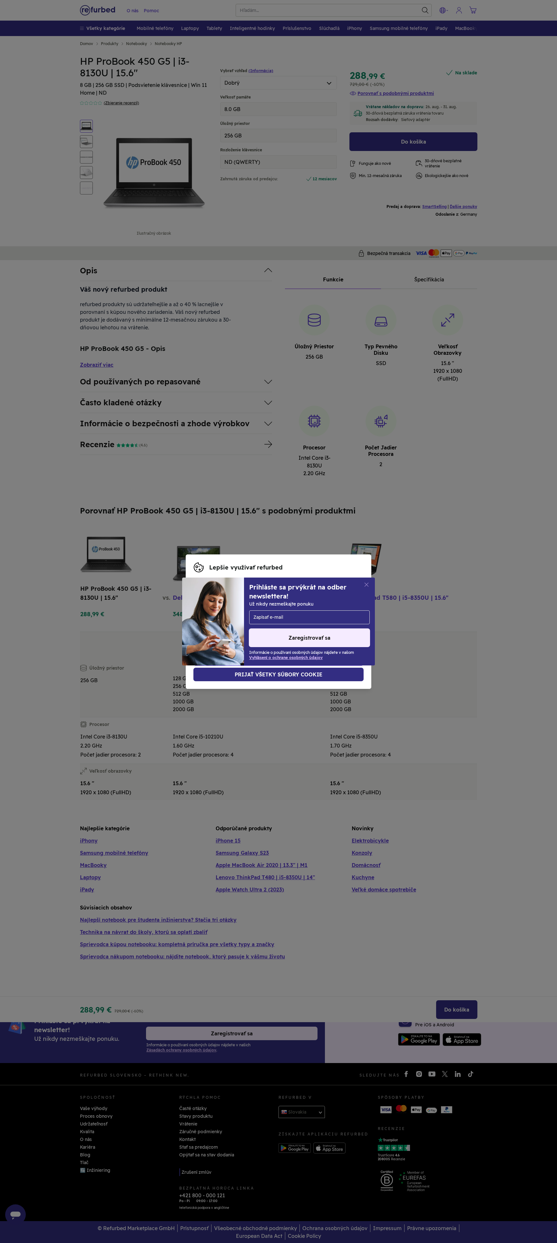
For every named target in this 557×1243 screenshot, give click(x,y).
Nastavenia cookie (214, 615)
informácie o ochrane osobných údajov (238, 622)
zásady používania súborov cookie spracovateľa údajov (256, 628)
